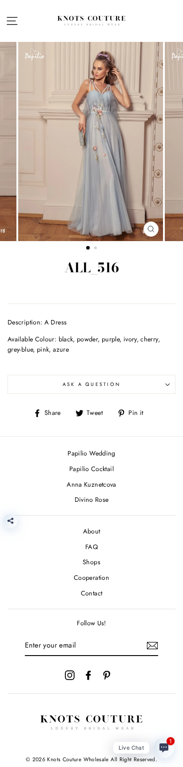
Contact (92, 593)
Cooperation (91, 577)
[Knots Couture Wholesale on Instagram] (70, 674)
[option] (91, 141)
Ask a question (92, 384)
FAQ (91, 546)
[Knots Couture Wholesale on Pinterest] (106, 674)
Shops (91, 562)
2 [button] (96, 248)
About (91, 531)
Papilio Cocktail (91, 468)
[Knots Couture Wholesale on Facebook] (88, 674)
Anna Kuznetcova (91, 484)
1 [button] (88, 248)
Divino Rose (92, 499)
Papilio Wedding (91, 453)
